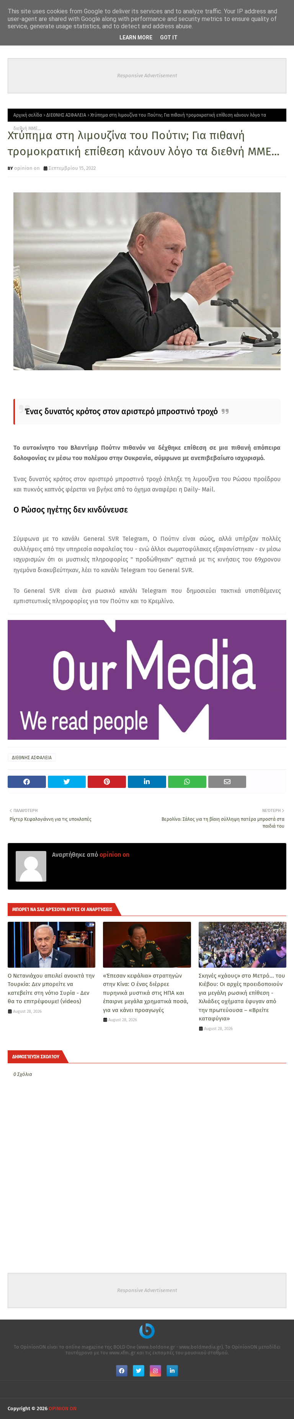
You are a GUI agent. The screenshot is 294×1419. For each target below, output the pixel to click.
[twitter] (138, 1371)
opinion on (27, 168)
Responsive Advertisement (147, 75)
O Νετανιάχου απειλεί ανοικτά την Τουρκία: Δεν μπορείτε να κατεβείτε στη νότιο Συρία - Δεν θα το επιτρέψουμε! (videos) (51, 988)
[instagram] (155, 1371)
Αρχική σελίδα (27, 115)
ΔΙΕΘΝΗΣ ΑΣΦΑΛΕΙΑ (66, 115)
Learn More (135, 37)
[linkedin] (172, 1371)
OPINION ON (63, 1408)
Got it (169, 37)
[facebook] (121, 1371)
